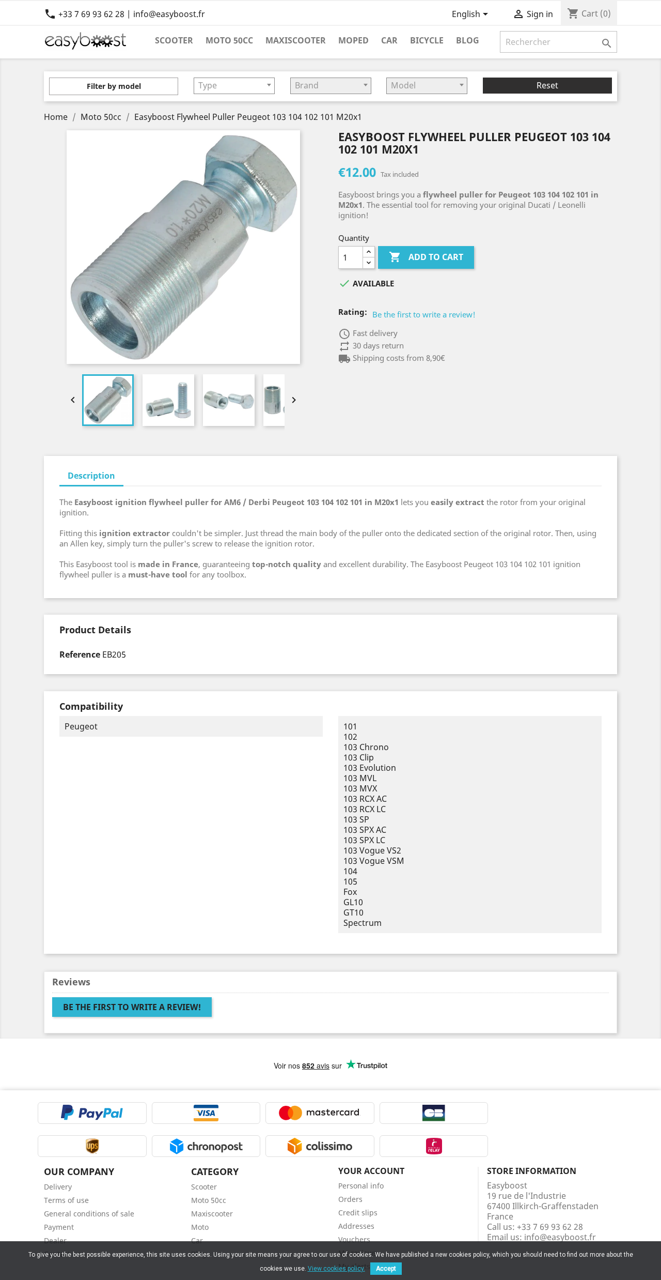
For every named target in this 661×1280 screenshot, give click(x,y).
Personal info (361, 1186)
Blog (467, 40)
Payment (59, 1227)
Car (389, 40)
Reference (79, 654)
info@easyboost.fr (560, 1237)
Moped (353, 40)
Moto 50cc (229, 40)
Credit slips (357, 1212)
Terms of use (66, 1200)
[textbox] (234, 85)
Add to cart (426, 257)
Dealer (55, 1240)
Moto (200, 1227)
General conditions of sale (89, 1213)
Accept (386, 1268)
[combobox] (234, 86)
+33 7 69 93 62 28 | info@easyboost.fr (124, 14)
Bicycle (427, 40)
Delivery (58, 1187)
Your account (371, 1171)
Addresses (356, 1226)
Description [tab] (91, 475)
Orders (350, 1199)
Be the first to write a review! (424, 314)
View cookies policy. (336, 1268)
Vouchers (354, 1239)
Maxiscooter (295, 40)
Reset (547, 85)
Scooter (174, 40)
